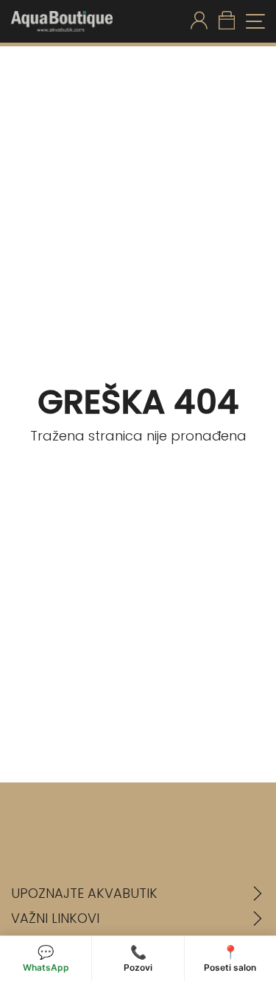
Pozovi (138, 958)
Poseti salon (230, 958)
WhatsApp (46, 958)
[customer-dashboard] (199, 21)
